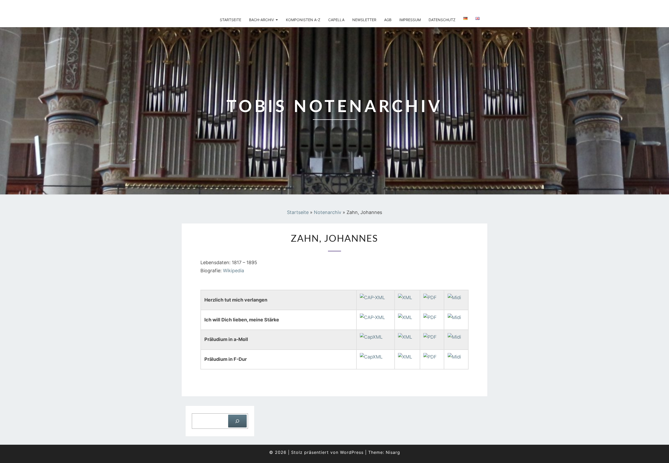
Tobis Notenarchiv (217, 6)
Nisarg (393, 452)
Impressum (410, 20)
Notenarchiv (327, 212)
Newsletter (364, 20)
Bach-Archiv (261, 20)
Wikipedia (233, 270)
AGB (387, 20)
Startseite (230, 20)
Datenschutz (442, 20)
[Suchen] (237, 421)
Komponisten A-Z (303, 20)
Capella (336, 20)
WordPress (352, 452)
